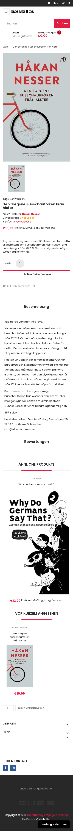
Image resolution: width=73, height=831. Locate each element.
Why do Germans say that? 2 (36, 484)
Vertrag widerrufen (54, 824)
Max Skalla (36, 478)
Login (15, 32)
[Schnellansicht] (50, 547)
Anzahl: (7, 263)
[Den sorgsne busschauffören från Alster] (16, 178)
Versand (50, 228)
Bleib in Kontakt (15, 761)
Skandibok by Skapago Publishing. (47, 815)
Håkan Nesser (31, 214)
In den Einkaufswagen (37, 274)
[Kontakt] (63, 3)
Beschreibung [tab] (36, 306)
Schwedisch (17, 199)
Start (5, 46)
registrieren (25, 36)
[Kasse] (69, 3)
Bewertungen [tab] (36, 441)
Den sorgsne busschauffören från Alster (20, 637)
